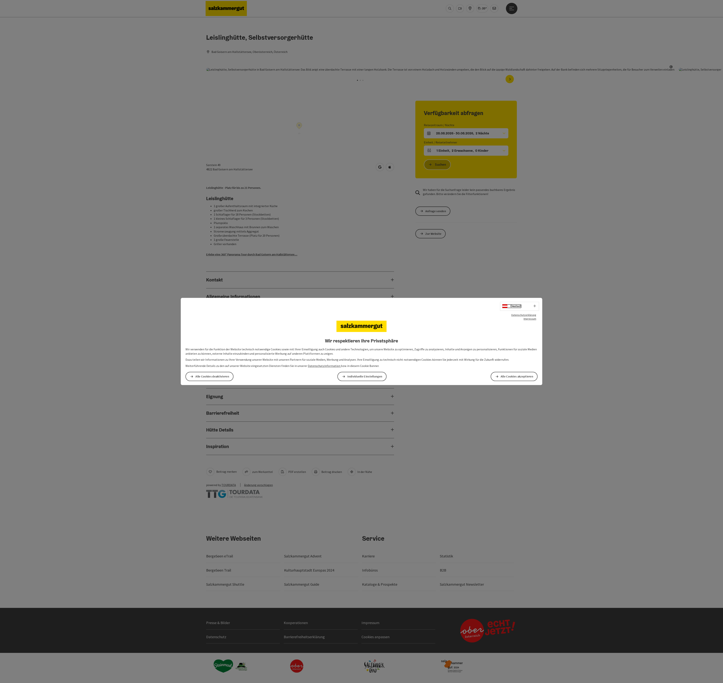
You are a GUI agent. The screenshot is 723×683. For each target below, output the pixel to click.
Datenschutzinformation (324, 366)
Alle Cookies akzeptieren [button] (517, 376)
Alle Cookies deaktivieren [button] (212, 376)
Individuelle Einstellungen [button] (364, 376)
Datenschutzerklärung (523, 315)
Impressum (530, 318)
